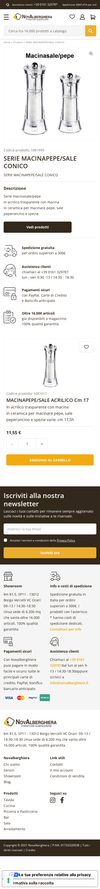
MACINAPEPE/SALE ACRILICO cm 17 (47, 400)
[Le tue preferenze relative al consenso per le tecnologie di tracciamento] (8, 880)
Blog (7, 782)
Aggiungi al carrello (50, 460)
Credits (30, 850)
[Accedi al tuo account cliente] (83, 17)
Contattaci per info (66, 629)
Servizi (9, 770)
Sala (7, 823)
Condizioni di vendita (67, 776)
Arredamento (14, 829)
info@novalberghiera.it (69, 683)
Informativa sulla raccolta (30, 883)
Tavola (9, 800)
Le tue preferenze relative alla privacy (55, 874)
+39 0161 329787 (46, 4)
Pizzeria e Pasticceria (21, 811)
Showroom (12, 776)
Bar (6, 817)
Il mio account (61, 770)
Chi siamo (12, 764)
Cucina (9, 805)
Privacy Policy (66, 540)
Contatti (56, 764)
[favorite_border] (86, 347)
